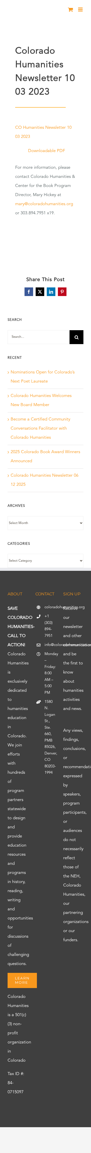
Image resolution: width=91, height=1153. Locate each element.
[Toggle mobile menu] (80, 9)
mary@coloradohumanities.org (44, 204)
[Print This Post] (45, 1136)
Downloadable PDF (46, 151)
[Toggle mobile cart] (70, 9)
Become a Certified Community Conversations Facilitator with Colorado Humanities (40, 428)
